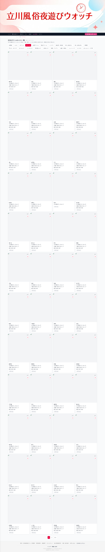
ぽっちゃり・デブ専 (88, 48)
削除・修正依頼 (65, 543)
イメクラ (51, 45)
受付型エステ (38, 48)
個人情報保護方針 (57, 543)
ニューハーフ (72, 48)
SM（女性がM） (78, 45)
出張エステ (46, 48)
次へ (55, 537)
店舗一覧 (21, 34)
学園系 (86, 45)
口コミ (26, 34)
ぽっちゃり (21, 48)
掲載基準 (43, 543)
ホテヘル (22, 45)
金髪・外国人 (63, 48)
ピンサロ (79, 48)
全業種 (10, 45)
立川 (20, 36)
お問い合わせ (72, 543)
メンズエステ (30, 48)
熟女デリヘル (44, 45)
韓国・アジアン (54, 48)
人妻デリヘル (36, 45)
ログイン (40, 34)
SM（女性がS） (68, 45)
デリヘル (28, 45)
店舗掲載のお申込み (80, 543)
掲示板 (30, 34)
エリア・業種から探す (53, 546)
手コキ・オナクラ (13, 48)
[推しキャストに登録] (28, 55)
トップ (9, 34)
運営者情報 (38, 543)
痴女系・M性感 (59, 45)
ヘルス (15, 45)
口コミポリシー (50, 543)
